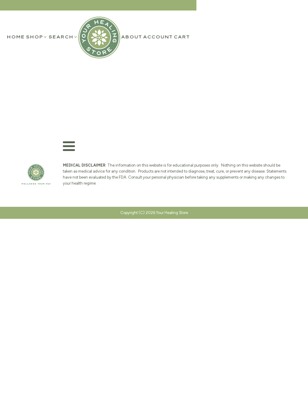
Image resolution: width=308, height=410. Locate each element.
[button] (36, 37)
